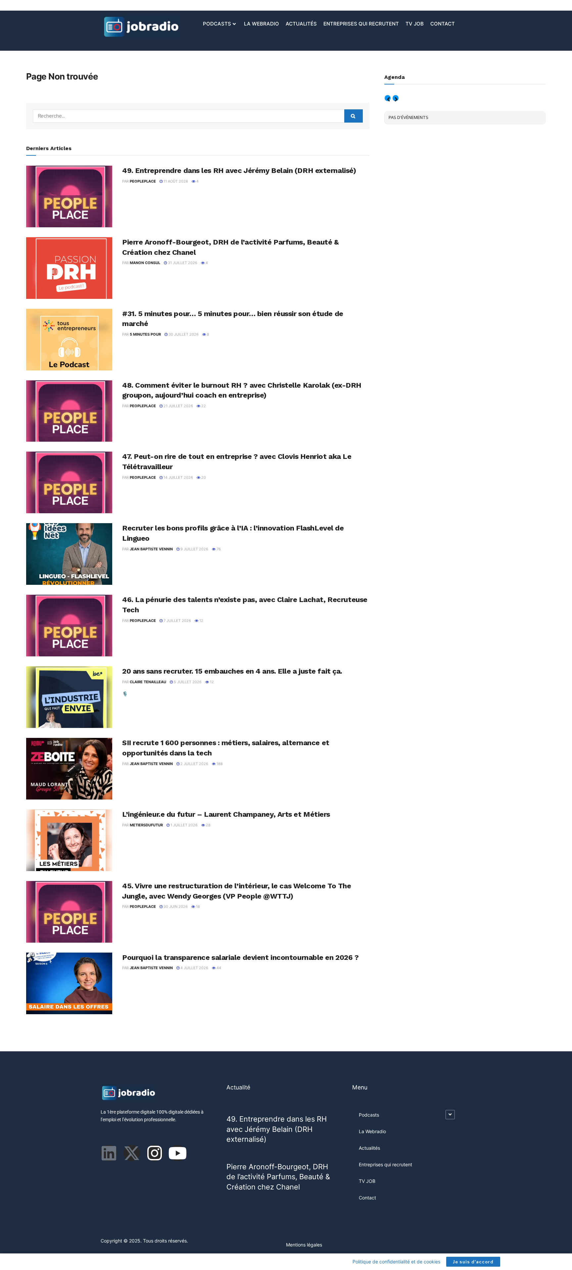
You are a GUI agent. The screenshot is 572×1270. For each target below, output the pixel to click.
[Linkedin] (109, 1153)
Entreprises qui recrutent (361, 24)
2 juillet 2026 (193, 763)
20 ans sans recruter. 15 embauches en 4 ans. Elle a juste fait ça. (232, 671)
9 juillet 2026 (193, 549)
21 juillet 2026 (178, 406)
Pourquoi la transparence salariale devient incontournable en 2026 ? (240, 957)
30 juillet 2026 (183, 334)
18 (197, 906)
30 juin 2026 (175, 906)
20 (203, 477)
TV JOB (414, 24)
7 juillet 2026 (177, 620)
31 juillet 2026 (182, 262)
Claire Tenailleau (148, 682)
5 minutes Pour (145, 334)
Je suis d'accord (473, 1261)
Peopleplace (143, 181)
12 (200, 620)
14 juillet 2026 (178, 477)
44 (218, 968)
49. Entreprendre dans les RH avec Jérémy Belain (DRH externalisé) (239, 170)
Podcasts (217, 24)
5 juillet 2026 (187, 682)
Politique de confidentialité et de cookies (396, 1261)
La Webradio (261, 24)
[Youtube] (177, 1153)
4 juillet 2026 (193, 968)
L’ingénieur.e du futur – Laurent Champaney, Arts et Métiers (226, 814)
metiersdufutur (146, 825)
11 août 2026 (175, 181)
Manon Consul (145, 262)
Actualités (301, 24)
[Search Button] (353, 116)
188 (219, 763)
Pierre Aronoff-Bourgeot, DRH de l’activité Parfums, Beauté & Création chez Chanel (278, 1176)
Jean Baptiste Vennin (151, 549)
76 (218, 549)
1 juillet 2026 (183, 825)
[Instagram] (154, 1153)
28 (208, 825)
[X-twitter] (131, 1153)
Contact (442, 24)
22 (203, 406)
